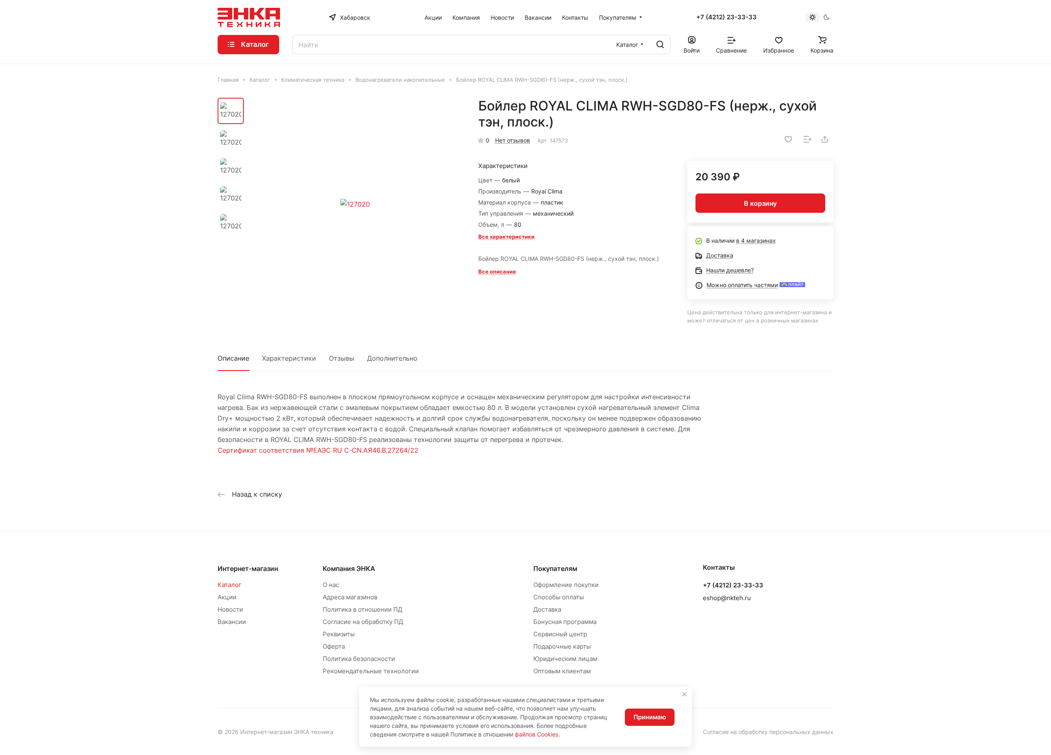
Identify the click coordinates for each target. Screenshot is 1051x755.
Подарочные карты (562, 646)
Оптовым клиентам (562, 671)
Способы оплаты (558, 597)
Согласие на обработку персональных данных (768, 731)
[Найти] (660, 44)
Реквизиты (339, 634)
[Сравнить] (807, 139)
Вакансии (232, 622)
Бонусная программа (565, 622)
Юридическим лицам (565, 659)
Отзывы (341, 358)
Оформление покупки (566, 585)
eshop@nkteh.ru (727, 598)
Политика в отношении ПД (362, 609)
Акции (227, 597)
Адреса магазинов (350, 597)
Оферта (334, 646)
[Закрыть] (684, 694)
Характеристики (289, 358)
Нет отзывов (512, 140)
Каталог (229, 585)
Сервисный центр (560, 634)
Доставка (547, 609)
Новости (230, 609)
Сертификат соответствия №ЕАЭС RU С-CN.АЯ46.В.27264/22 (318, 450)
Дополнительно (392, 358)
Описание (233, 358)
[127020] (355, 204)
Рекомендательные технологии (371, 671)
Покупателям (555, 568)
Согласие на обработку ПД (363, 622)
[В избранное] (788, 139)
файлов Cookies (536, 734)
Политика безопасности (359, 659)
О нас (331, 585)
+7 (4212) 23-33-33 (726, 17)
